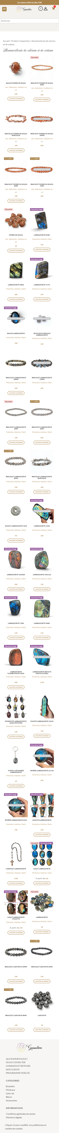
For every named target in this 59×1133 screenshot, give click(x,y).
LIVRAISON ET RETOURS (18, 1065)
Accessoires (11, 1100)
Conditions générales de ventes (20, 1113)
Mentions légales (14, 1117)
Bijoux (9, 1097)
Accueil (6, 41)
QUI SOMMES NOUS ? (17, 1058)
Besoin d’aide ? (41, 7)
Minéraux (10, 1089)
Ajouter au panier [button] (16, 99)
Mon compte (45, 7)
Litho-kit (10, 1093)
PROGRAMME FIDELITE (18, 1073)
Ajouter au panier (16, 736)
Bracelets (10, 1086)
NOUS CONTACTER (15, 1062)
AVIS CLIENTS (12, 1069)
